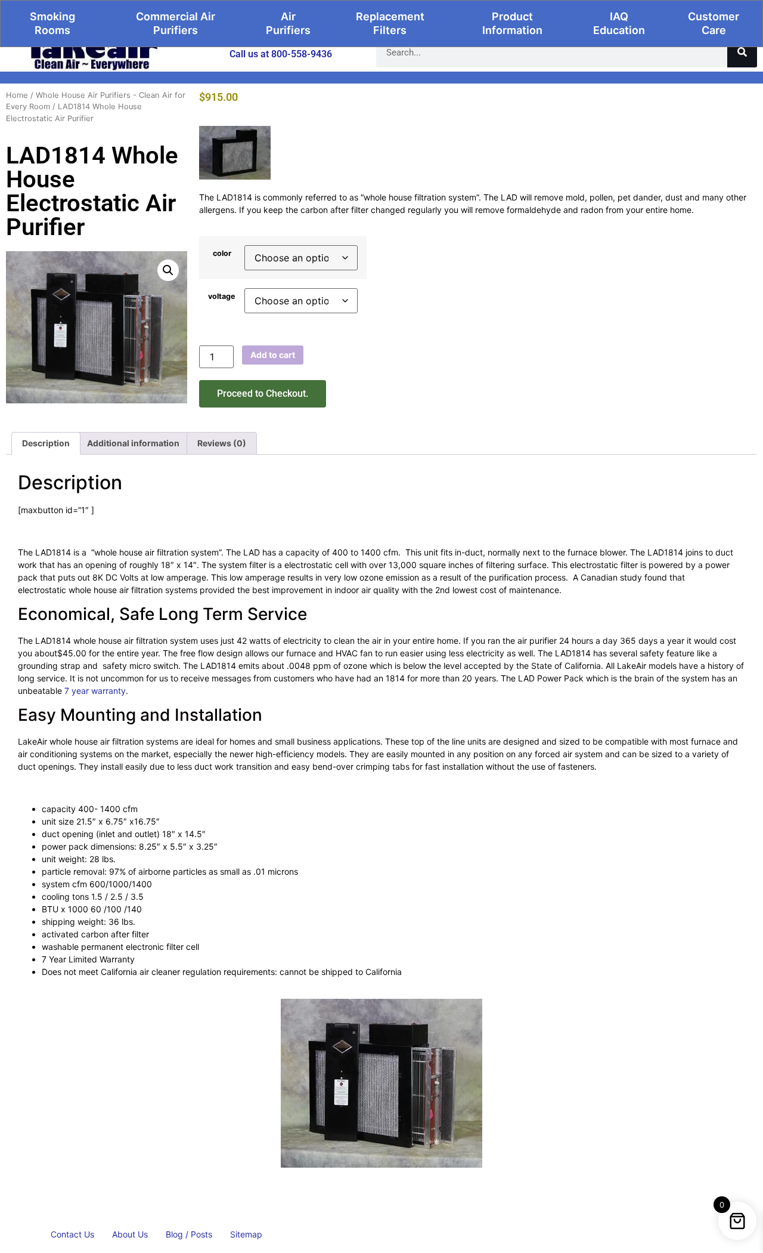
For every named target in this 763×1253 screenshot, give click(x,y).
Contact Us (72, 1234)
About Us (130, 1234)
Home (17, 95)
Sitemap (246, 1234)
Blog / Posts (189, 1234)
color (222, 254)
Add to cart (272, 355)
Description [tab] (46, 443)
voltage (221, 297)
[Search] (742, 52)
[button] (168, 270)
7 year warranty (94, 691)
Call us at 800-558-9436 (280, 54)
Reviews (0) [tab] (221, 443)
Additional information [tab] (133, 443)
